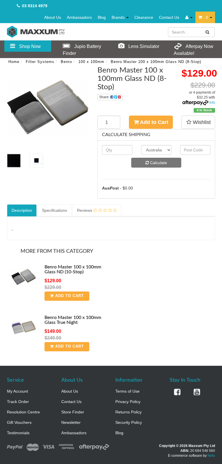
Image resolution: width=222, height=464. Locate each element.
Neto (211, 456)
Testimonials (18, 432)
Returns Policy (128, 412)
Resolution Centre (23, 412)
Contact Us (169, 17)
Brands (119, 17)
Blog (102, 17)
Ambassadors (79, 17)
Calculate (158, 162)
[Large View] (14, 161)
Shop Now (29, 46)
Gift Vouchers (19, 422)
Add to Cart (153, 122)
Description (22, 210)
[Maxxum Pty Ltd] (36, 31)
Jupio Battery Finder (82, 50)
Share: (104, 97)
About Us (52, 17)
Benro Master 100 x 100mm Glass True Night (73, 320)
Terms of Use (127, 391)
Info (212, 103)
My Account (17, 391)
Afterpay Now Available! (193, 50)
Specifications (54, 210)
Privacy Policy (127, 401)
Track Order (18, 401)
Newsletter (71, 422)
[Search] (207, 32)
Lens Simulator (143, 46)
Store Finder (72, 412)
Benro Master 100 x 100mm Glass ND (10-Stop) (73, 269)
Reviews (85, 210)
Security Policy (128, 422)
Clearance (143, 17)
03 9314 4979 (34, 5)
